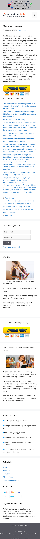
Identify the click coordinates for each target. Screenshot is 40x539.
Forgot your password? (11, 247)
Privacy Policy (8, 477)
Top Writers (9, 198)
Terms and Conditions (11, 480)
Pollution (8, 215)
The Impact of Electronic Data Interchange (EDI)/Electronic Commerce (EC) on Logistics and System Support (19, 114)
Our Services (7, 474)
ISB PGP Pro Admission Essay (14, 120)
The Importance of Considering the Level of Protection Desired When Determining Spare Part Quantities (19, 106)
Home (5, 467)
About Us (6, 471)
